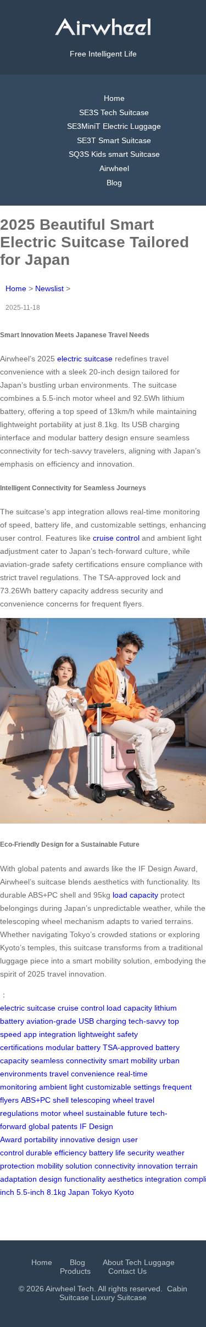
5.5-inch (30, 1192)
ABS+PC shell (45, 1100)
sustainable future (117, 1113)
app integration (50, 1034)
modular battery (73, 1047)
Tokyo (102, 1192)
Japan (79, 1192)
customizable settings (123, 1086)
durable (39, 1152)
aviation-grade (51, 1021)
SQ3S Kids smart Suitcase (114, 154)
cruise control (116, 538)
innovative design (90, 1139)
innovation (155, 1165)
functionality (84, 1179)
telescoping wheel (102, 1100)
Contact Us (127, 1271)
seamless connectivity (69, 1060)
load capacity (135, 895)
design (50, 1179)
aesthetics (125, 1179)
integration (163, 1179)
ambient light (61, 1086)
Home (114, 98)
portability (41, 1139)
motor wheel (62, 1113)
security (140, 1152)
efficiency (70, 1152)
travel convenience (82, 1073)
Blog (114, 182)
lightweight (96, 1034)
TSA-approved (128, 1047)
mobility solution (64, 1165)
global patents (53, 1126)
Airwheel (114, 168)
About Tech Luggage (139, 1262)
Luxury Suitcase (119, 1297)
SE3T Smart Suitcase (114, 140)
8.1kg (56, 1192)
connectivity (114, 1165)
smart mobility (133, 1060)
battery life (107, 1152)
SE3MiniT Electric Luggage (114, 126)
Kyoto (124, 1192)
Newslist (49, 288)
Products (75, 1271)
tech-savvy (147, 1021)
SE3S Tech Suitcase (114, 112)
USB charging (102, 1021)
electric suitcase (85, 358)
